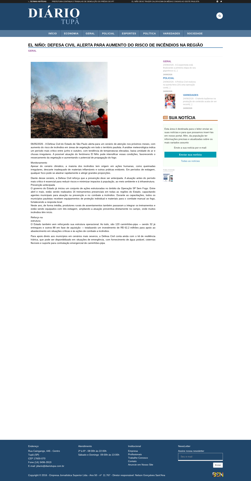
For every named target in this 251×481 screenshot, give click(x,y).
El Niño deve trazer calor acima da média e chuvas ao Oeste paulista (172, 1)
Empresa (133, 451)
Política (149, 33)
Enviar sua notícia (190, 154)
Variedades (171, 33)
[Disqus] (93, 292)
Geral (90, 33)
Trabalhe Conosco (138, 457)
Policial (108, 33)
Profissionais (135, 454)
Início (52, 33)
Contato (132, 461)
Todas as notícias (190, 161)
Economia (71, 33)
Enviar (218, 465)
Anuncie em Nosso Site (140, 464)
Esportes (129, 33)
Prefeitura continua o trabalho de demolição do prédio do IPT (90, 1)
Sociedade (195, 33)
